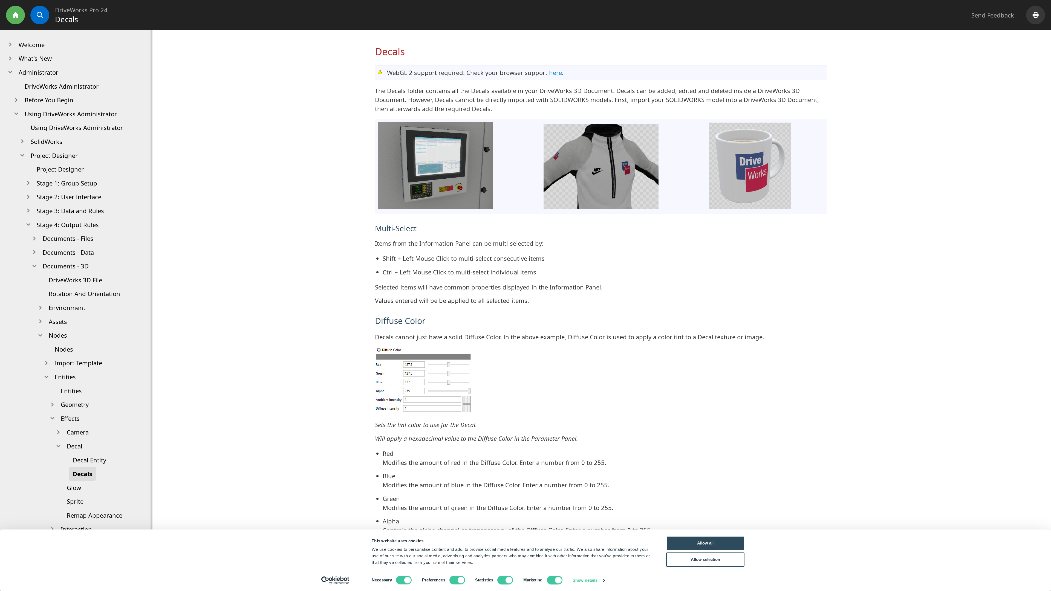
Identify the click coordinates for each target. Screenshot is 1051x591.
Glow (74, 487)
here (555, 72)
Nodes (64, 349)
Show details (585, 580)
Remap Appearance (94, 515)
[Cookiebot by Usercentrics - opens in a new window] (335, 580)
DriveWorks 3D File (75, 280)
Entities (71, 391)
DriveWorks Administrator (62, 86)
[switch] (457, 580)
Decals (82, 474)
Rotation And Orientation (84, 293)
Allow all (705, 543)
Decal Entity (89, 460)
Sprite (75, 501)
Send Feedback (992, 15)
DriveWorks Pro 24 (81, 9)
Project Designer (60, 169)
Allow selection (705, 559)
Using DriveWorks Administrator (77, 127)
